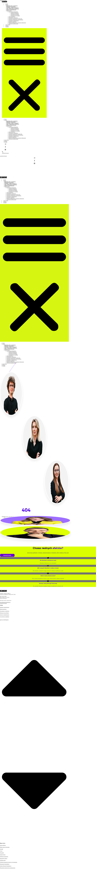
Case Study (8, 24)
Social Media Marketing (13, 11)
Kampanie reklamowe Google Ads (15, 18)
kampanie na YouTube (15, 15)
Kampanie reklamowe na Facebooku (16, 19)
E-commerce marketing (4, 616)
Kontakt (7, 26)
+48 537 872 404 (5, 153)
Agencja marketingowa (4, 614)
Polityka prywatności (4, 856)
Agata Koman (2, 854)
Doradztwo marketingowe (14, 20)
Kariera (7, 25)
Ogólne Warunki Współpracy (5, 866)
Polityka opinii (3, 860)
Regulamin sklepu (3, 858)
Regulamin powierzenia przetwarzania (7, 867)
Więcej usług (9, 10)
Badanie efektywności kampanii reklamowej (17, 22)
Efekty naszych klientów (4, 847)
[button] (24, 73)
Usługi (7, 4)
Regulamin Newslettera (4, 864)
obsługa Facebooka (15, 13)
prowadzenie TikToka (15, 14)
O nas (7, 3)
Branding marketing (12, 21)
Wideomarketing (12, 16)
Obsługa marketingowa (4, 607)
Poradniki (2, 852)
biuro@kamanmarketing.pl (5, 602)
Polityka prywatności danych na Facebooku (8, 862)
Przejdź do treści (3, 0)
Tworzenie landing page (13, 23)
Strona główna (3, 845)
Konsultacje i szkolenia (13, 17)
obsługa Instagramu (15, 12)
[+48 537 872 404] (2, 152)
